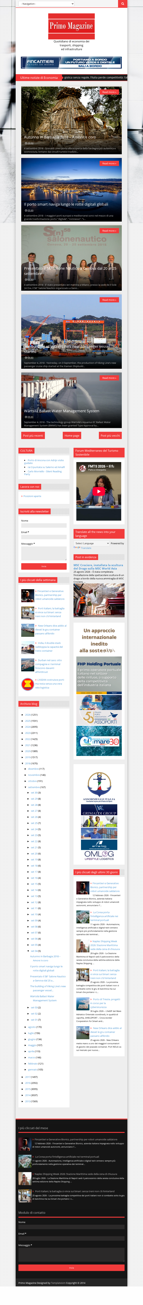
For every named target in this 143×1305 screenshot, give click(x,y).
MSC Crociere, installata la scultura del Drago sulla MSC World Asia (98, 566)
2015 (28, 1089)
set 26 (34, 817)
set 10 (34, 914)
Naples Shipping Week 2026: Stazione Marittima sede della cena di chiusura (105, 945)
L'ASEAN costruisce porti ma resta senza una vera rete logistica (49, 683)
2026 (28, 714)
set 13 (34, 896)
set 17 (34, 871)
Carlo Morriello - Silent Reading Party (43, 473)
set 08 (34, 926)
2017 (28, 1077)
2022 (28, 739)
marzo (32, 1057)
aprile (31, 1051)
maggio (32, 1045)
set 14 (34, 890)
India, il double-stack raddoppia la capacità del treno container (49, 646)
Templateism (58, 1283)
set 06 (34, 938)
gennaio (33, 1069)
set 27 (34, 810)
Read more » (109, 92)
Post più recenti (33, 435)
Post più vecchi (110, 435)
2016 (28, 1083)
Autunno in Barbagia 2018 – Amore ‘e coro (60, 137)
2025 (28, 720)
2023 (28, 733)
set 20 (34, 853)
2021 (28, 745)
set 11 (34, 908)
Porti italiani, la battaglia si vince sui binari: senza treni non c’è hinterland (105, 974)
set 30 (34, 792)
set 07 (34, 932)
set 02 (34, 1013)
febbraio (33, 1063)
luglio (31, 1033)
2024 (28, 726)
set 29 (34, 798)
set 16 (34, 878)
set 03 (34, 1007)
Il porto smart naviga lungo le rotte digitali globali (66, 204)
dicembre (33, 768)
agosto (32, 1027)
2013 (28, 1101)
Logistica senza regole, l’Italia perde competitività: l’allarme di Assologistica (68, 77)
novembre (34, 775)
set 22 (34, 841)
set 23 (34, 835)
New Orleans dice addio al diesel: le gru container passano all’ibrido (106, 1032)
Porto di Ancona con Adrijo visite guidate (44, 462)
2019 (28, 757)
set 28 (34, 804)
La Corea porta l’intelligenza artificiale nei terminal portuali (104, 916)
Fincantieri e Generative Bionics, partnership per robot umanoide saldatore (105, 887)
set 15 (34, 883)
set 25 (34, 823)
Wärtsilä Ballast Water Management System (61, 410)
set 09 (34, 920)
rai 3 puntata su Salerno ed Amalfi (46, 467)
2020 (28, 751)
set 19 (34, 859)
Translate (86, 548)
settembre (34, 787)
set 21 (34, 847)
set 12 (34, 902)
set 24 (34, 829)
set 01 (34, 1019)
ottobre (32, 781)
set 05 (34, 944)
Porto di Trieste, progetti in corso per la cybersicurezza (105, 1003)
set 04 (34, 951)
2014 (28, 1095)
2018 (28, 763)
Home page (72, 435)
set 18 (34, 865)
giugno (32, 1039)
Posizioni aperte (32, 496)
